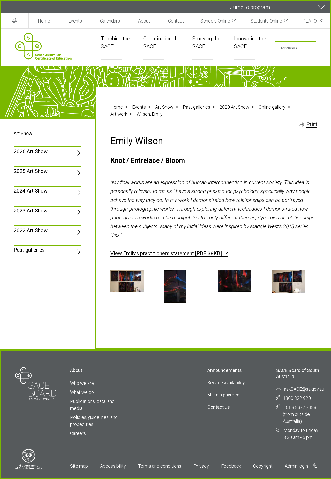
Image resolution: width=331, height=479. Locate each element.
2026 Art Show (31, 151)
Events (75, 21)
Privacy (201, 466)
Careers (78, 433)
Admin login (297, 466)
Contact (176, 21)
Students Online (266, 21)
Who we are (82, 383)
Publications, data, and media (92, 405)
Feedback (231, 466)
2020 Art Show (234, 107)
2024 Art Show (31, 191)
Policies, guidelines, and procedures (94, 421)
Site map (79, 466)
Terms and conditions (159, 466)
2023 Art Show (31, 211)
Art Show (164, 107)
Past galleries (196, 107)
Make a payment (224, 394)
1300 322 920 (297, 398)
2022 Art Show (31, 230)
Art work (118, 114)
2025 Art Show (31, 171)
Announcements (224, 370)
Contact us (218, 407)
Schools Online (215, 21)
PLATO (310, 21)
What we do (82, 392)
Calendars (110, 21)
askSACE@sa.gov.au (304, 389)
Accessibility (113, 466)
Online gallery (272, 107)
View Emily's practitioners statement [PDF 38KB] (166, 253)
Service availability (226, 382)
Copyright (263, 466)
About (144, 21)
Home (44, 21)
